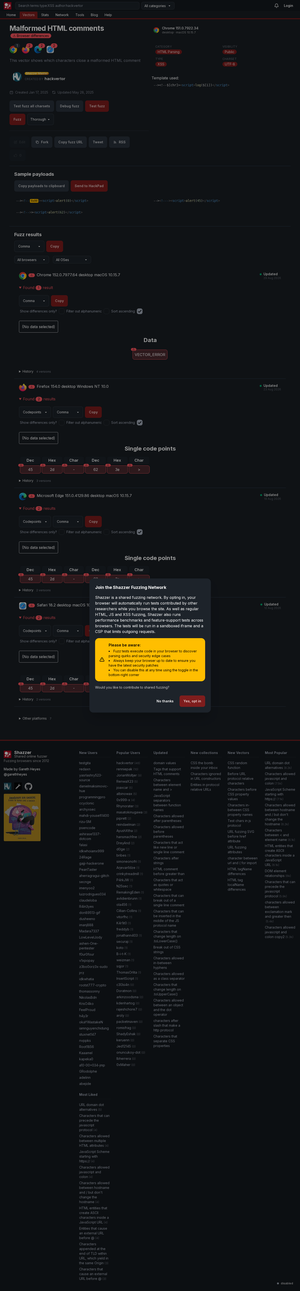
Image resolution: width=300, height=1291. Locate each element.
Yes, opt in (192, 701)
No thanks (165, 701)
